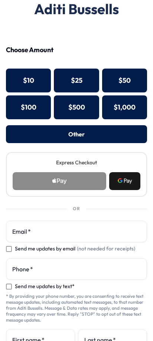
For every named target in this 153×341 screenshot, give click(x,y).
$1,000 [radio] (125, 107)
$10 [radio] (28, 80)
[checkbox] (9, 249)
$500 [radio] (76, 107)
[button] (124, 181)
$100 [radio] (28, 107)
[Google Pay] (124, 181)
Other (76, 134)
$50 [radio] (124, 80)
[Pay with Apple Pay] (59, 181)
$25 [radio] (76, 80)
